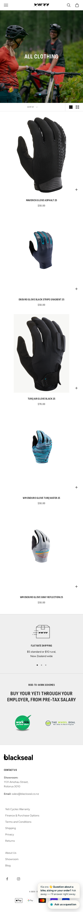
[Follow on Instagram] (18, 879)
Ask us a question (65, 904)
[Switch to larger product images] (71, 107)
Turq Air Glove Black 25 (41, 398)
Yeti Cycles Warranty (17, 809)
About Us (10, 853)
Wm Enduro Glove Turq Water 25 (41, 498)
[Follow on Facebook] (7, 879)
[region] (41, 640)
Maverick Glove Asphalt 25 (41, 200)
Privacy (9, 834)
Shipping (10, 828)
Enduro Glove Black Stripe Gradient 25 (41, 299)
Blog (8, 865)
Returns (10, 840)
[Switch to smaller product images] (77, 107)
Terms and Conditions (18, 822)
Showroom (12, 859)
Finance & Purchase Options (22, 815)
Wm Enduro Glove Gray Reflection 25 (41, 597)
